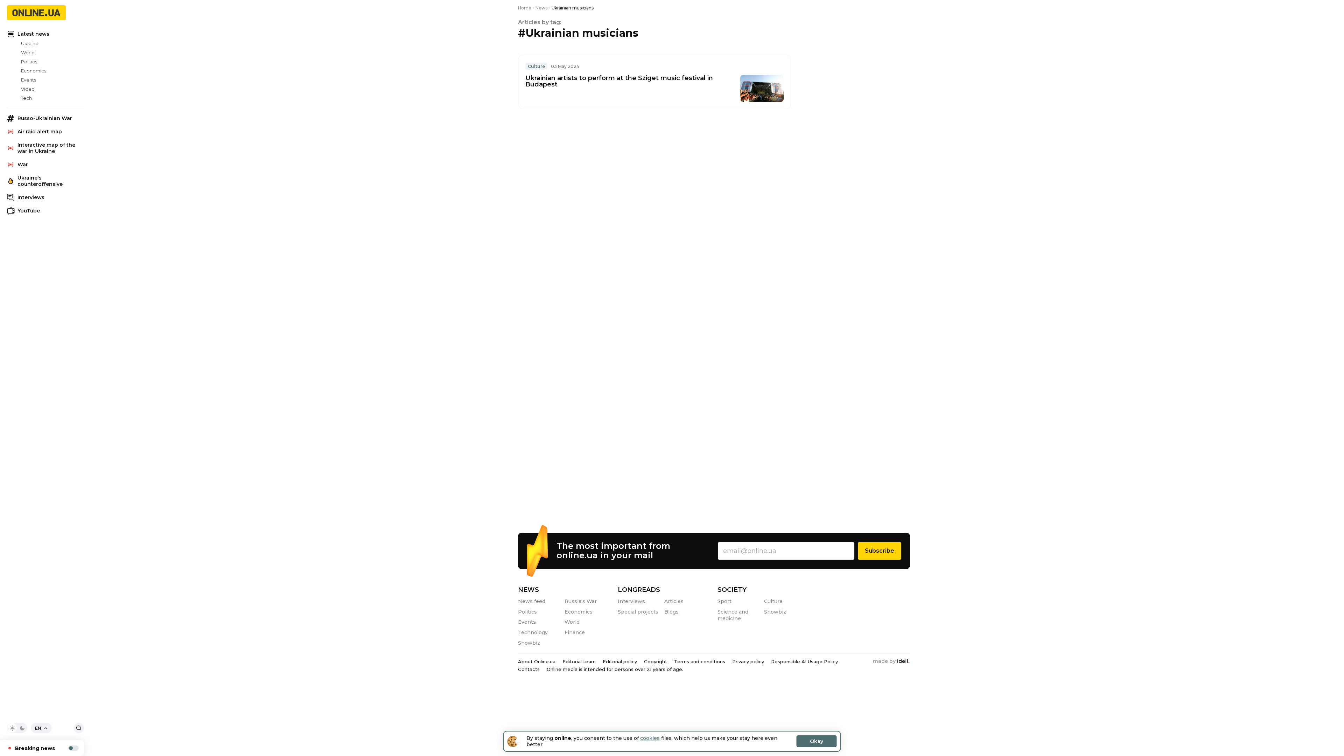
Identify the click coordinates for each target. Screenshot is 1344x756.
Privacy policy (748, 661)
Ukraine (29, 43)
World (28, 52)
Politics (29, 61)
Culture (536, 66)
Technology (533, 632)
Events (28, 80)
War (23, 164)
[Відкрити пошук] (79, 728)
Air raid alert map (40, 131)
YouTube (29, 211)
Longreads (639, 590)
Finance (575, 632)
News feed (531, 601)
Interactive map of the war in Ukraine (46, 148)
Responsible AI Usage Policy (804, 661)
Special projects (638, 612)
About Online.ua (536, 661)
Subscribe (879, 550)
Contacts (529, 669)
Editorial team (579, 661)
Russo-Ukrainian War (45, 118)
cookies (650, 738)
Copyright (655, 661)
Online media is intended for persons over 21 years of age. (615, 669)
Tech (26, 98)
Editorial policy (620, 661)
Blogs (671, 612)
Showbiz (529, 643)
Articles (674, 601)
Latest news (33, 34)
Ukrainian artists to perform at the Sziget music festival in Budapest (619, 81)
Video (28, 89)
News (528, 590)
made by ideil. (891, 661)
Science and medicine (733, 615)
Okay (816, 741)
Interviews (31, 197)
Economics (33, 71)
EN (38, 728)
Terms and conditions (699, 661)
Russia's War (581, 601)
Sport (725, 601)
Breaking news (35, 748)
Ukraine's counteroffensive (40, 181)
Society (732, 590)
